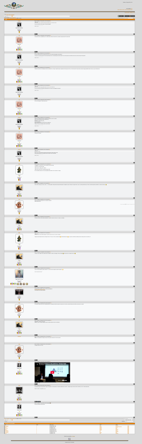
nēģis (100, 433)
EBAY (17, 418)
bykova (19, 361)
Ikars (5, 429)
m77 (19, 183)
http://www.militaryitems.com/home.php (40, 289)
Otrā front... (6, 428)
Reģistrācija (129, 9)
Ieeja (131, 9)
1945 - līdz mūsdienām (119, 426)
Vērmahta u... (7, 432)
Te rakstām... (7, 431)
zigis (19, 35)
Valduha (13, 17)
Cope (5, 433)
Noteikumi (8, 418)
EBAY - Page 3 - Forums (123, 9)
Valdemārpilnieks (19, 287)
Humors (117, 427)
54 (49, 67)
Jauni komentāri (127, 12)
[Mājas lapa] (39, 401)
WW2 (116, 428)
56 (50, 99)
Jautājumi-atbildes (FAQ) (13, 418)
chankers (19, 85)
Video (6, 427)
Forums (5, 418)
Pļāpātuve (117, 429)
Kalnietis (101, 429)
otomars (11, 17)
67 (49, 287)
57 (49, 117)
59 (49, 149)
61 (49, 183)
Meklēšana (131, 12)
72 (50, 361)
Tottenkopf (19, 336)
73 (50, 385)
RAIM (19, 199)
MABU (19, 232)
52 (50, 35)
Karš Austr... (6, 426)
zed (100, 430)
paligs (19, 385)
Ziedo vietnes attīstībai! (10, 14)
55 (49, 85)
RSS (131, 8)
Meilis (15, 17)
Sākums (119, 9)
